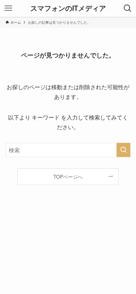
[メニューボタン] (8, 8)
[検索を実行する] (123, 150)
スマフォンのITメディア (68, 8)
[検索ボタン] (127, 8)
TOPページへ (68, 176)
